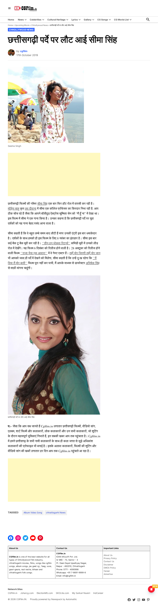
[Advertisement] (54, 174)
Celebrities (35, 19)
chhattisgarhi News (55, 512)
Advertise (108, 574)
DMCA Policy (110, 568)
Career (107, 571)
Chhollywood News (39, 25)
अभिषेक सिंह (93, 263)
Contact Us (109, 561)
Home (11, 19)
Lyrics (74, 19)
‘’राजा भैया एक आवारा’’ (33, 253)
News (21, 19)
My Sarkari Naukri (81, 593)
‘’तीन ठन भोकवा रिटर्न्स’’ (56, 243)
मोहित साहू (13, 208)
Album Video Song (33, 512)
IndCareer (98, 593)
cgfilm (23, 51)
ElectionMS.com (45, 593)
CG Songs (102, 19)
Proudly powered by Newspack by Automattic (53, 599)
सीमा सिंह (42, 203)
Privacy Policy (110, 558)
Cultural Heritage (56, 19)
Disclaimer (108, 565)
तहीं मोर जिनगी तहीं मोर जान (84, 253)
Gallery (87, 19)
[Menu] (9, 8)
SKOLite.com (62, 593)
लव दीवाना (30, 208)
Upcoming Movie (22, 25)
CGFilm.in (12, 593)
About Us (108, 555)
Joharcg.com (27, 593)
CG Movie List (121, 19)
